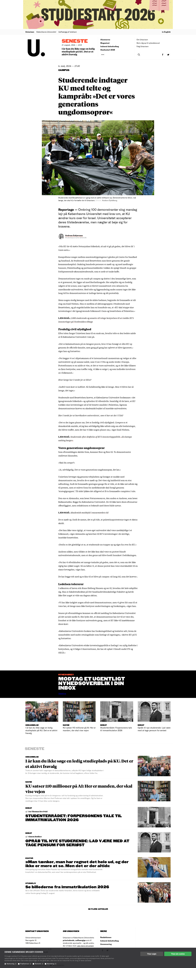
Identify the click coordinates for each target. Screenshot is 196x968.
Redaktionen (105, 937)
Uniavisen (29, 32)
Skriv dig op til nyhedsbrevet (148, 43)
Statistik (39, 964)
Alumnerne (105, 39)
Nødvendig (11, 964)
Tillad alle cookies (178, 954)
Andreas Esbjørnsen (74, 235)
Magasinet (104, 43)
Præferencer (25, 964)
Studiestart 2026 (107, 50)
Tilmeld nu (62, 694)
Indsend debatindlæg (109, 46)
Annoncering (106, 944)
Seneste (75, 41)
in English (166, 32)
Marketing (51, 964)
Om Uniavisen (142, 39)
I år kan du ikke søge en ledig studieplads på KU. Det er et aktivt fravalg (78, 51)
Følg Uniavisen (142, 46)
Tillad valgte (151, 954)
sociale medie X (72, 616)
